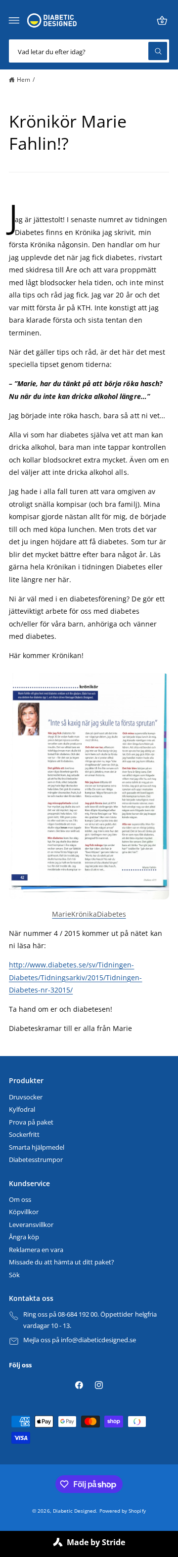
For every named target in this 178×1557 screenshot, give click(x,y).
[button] (14, 21)
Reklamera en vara (36, 1250)
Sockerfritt (24, 1134)
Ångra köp (24, 1237)
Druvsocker (26, 1097)
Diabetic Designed (74, 1510)
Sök (14, 1275)
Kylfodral (22, 1109)
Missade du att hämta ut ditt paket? (61, 1262)
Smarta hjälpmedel (36, 1147)
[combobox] (89, 51)
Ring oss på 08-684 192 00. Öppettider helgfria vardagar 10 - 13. (90, 1320)
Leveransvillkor (31, 1225)
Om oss (20, 1199)
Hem (23, 79)
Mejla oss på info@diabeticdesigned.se (79, 1340)
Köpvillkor (24, 1212)
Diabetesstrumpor (36, 1160)
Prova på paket (31, 1122)
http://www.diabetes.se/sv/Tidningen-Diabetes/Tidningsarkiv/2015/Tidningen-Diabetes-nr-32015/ (75, 977)
